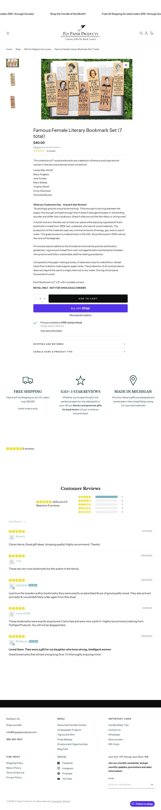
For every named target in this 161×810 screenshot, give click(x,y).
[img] (17, 531)
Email (111, 778)
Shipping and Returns (48, 344)
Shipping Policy (14, 762)
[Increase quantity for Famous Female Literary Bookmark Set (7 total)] (44, 298)
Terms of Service (15, 772)
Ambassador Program (69, 729)
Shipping (37, 147)
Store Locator (115, 739)
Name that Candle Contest (71, 725)
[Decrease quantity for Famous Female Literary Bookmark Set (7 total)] (35, 298)
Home (9, 49)
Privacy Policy (14, 777)
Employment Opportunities (72, 744)
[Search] (141, 33)
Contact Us (114, 729)
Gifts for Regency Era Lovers (37, 49)
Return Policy (13, 767)
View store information (51, 331)
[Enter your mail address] (151, 784)
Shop (18, 49)
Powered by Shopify (60, 801)
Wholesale (114, 734)
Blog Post (62, 749)
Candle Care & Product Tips (53, 352)
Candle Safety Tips (118, 725)
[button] (14, 448)
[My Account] (146, 33)
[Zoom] (126, 65)
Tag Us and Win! (66, 734)
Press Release (64, 739)
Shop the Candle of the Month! (61, 13)
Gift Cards (113, 744)
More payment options (80, 315)
